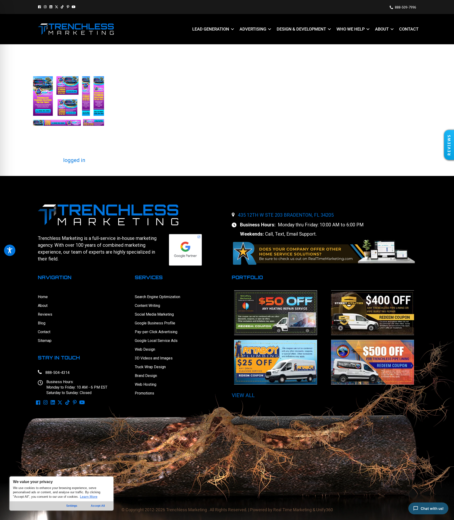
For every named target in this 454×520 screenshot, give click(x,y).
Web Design (145, 349)
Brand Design (146, 375)
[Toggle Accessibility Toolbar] (10, 250)
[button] (39, 7)
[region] (61, 493)
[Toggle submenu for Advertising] (269, 29)
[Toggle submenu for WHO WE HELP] (368, 29)
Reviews (45, 314)
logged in (74, 160)
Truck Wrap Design (150, 367)
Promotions (144, 393)
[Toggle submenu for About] (392, 29)
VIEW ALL (243, 395)
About (43, 305)
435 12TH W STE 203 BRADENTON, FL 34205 (286, 215)
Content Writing (147, 305)
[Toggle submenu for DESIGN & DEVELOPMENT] (329, 29)
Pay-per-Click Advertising (156, 332)
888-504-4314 (57, 372)
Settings (71, 505)
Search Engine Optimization (157, 297)
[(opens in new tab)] (324, 252)
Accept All (98, 505)
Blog (41, 323)
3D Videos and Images (154, 358)
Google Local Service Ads (156, 340)
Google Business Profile (155, 323)
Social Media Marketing (154, 314)
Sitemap (45, 340)
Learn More (88, 496)
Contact (44, 332)
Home (43, 297)
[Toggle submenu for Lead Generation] (232, 29)
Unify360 (324, 509)
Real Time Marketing (292, 509)
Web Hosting (145, 384)
